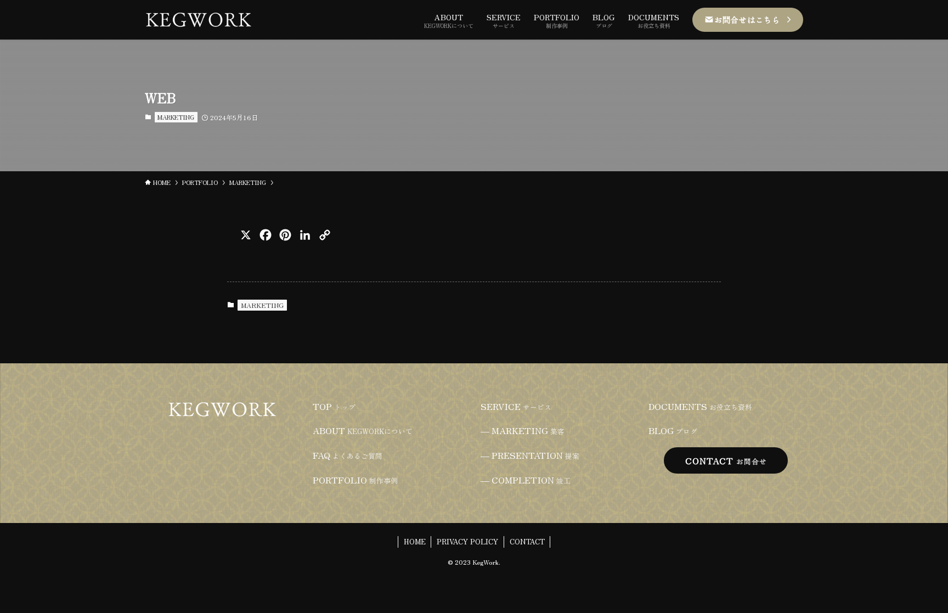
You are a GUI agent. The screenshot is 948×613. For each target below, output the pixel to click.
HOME (415, 541)
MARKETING (175, 117)
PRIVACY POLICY (467, 541)
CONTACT (527, 541)
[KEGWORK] (198, 20)
